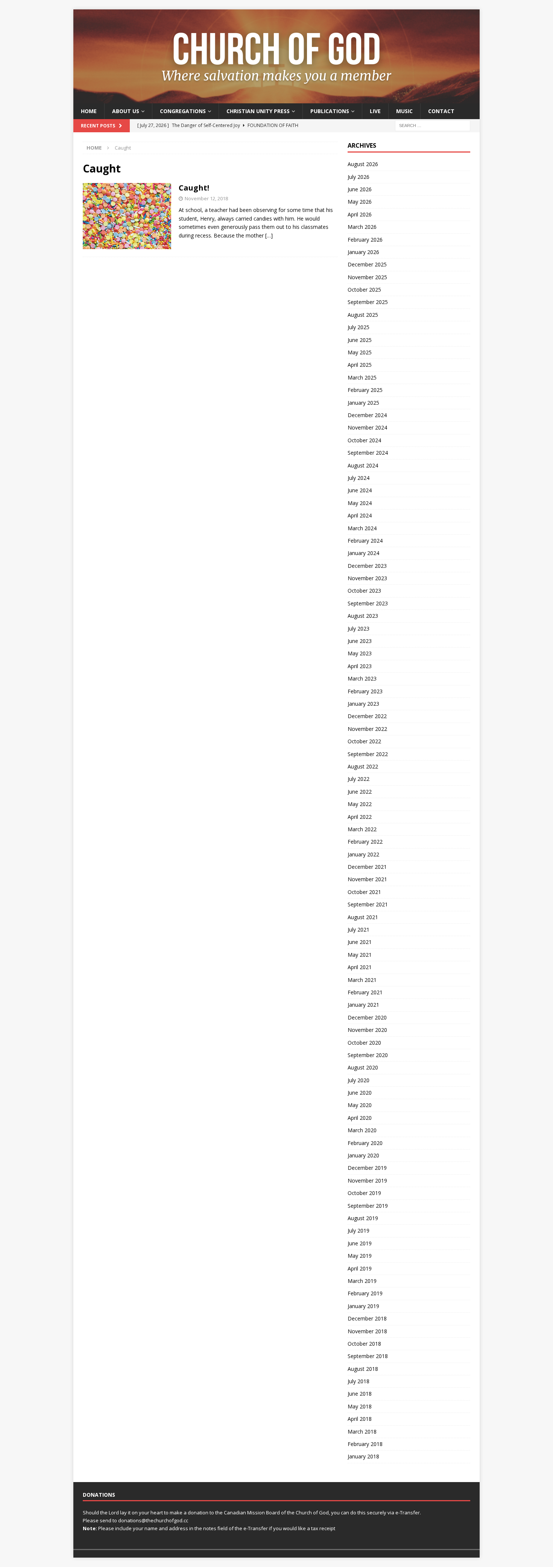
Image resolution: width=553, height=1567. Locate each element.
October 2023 (364, 590)
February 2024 (365, 540)
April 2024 (360, 515)
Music (404, 111)
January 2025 (363, 402)
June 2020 (360, 1092)
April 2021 (360, 967)
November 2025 (367, 277)
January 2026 (363, 252)
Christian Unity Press (258, 111)
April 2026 (360, 214)
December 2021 (367, 866)
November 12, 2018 (206, 198)
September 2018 (368, 1356)
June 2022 (360, 791)
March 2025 (362, 377)
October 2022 (364, 741)
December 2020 (367, 1017)
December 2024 (367, 415)
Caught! (194, 188)
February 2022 (365, 841)
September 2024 (368, 452)
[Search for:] (432, 125)
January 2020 (363, 1155)
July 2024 (358, 477)
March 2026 (362, 226)
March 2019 (362, 1280)
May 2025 (360, 352)
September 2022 (368, 754)
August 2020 (363, 1067)
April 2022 (360, 816)
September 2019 (368, 1205)
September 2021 (368, 904)
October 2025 (364, 289)
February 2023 (365, 691)
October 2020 (364, 1042)
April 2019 (360, 1268)
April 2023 (360, 666)
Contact (441, 111)
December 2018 (367, 1318)
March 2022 (362, 829)
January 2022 (363, 854)
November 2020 (367, 1029)
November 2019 (367, 1180)
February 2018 (365, 1444)
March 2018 (362, 1431)
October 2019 (364, 1192)
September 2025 (368, 302)
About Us (125, 111)
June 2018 (360, 1393)
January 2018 (363, 1456)
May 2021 (360, 954)
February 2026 (365, 239)
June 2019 (360, 1243)
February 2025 (365, 389)
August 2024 (363, 465)
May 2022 (360, 804)
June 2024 (360, 490)
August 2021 (363, 917)
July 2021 (358, 929)
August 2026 (363, 164)
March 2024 (362, 528)
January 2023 (363, 703)
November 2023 (367, 578)
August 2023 (363, 615)
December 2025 (367, 264)
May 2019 (360, 1255)
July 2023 (358, 628)
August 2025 (363, 314)
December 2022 (367, 716)
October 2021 (364, 891)
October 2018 (364, 1343)
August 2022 (363, 766)
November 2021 (367, 879)
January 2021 (363, 1004)
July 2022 (358, 778)
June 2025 (360, 339)
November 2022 (367, 728)
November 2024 (367, 427)
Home (89, 111)
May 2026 (360, 201)
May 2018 (360, 1406)
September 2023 (368, 603)
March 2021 (362, 979)
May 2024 (360, 503)
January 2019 (363, 1306)
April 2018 (360, 1418)
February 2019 (365, 1293)
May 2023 (360, 653)
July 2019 (358, 1230)
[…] (269, 235)
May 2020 (360, 1105)
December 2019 (367, 1167)
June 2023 (360, 640)
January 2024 (363, 553)
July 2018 (358, 1381)
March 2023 (362, 678)
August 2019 (363, 1218)
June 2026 (360, 189)
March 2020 (362, 1130)
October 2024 (364, 440)
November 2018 (367, 1331)
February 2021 (365, 992)
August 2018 (363, 1368)
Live (375, 111)
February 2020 (365, 1143)
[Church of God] (276, 99)
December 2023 (367, 565)
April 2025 (360, 364)
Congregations (183, 111)
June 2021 (360, 941)
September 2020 (368, 1055)
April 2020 (360, 1117)
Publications (329, 111)
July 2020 (358, 1080)
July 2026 (358, 176)
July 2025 (358, 327)
